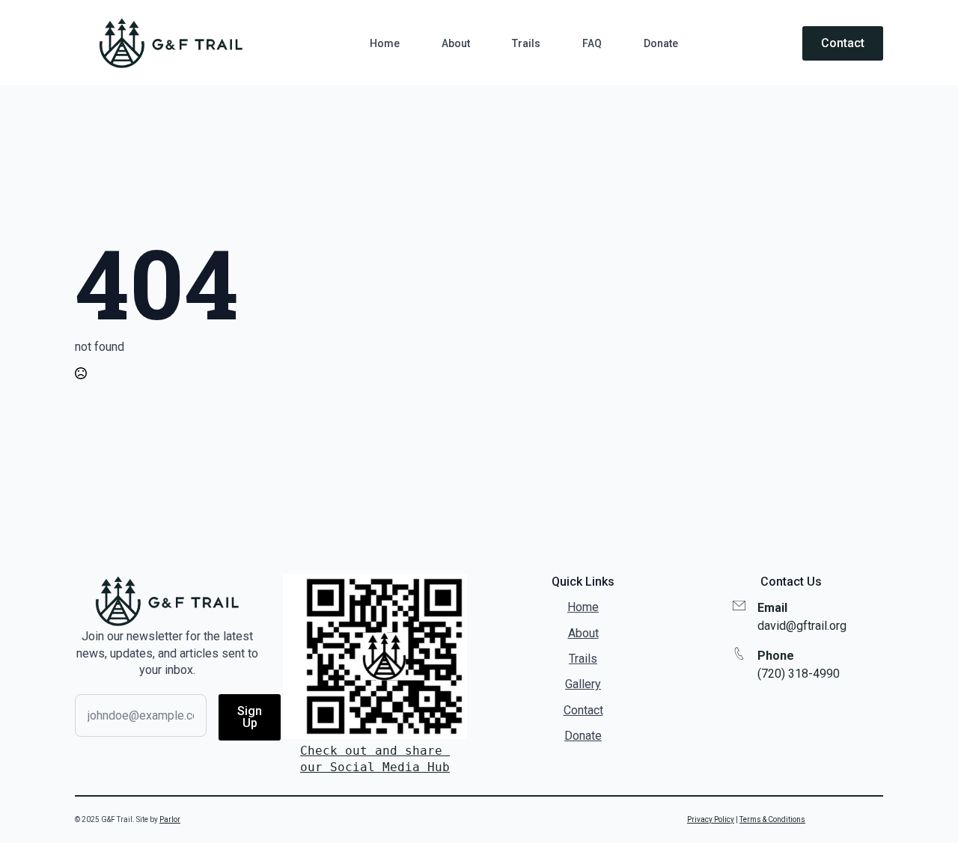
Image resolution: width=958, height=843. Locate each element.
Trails (526, 43)
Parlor (169, 819)
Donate (661, 43)
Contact (583, 710)
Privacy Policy (710, 819)
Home (385, 43)
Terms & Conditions (772, 819)
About (456, 43)
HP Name (91, 586)
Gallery (583, 684)
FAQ (592, 43)
